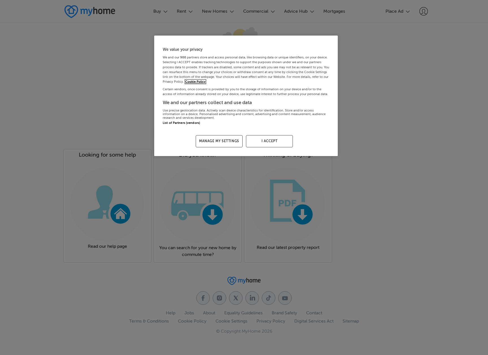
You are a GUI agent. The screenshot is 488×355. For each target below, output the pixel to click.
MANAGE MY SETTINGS (219, 141)
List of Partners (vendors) (181, 123)
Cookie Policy (195, 82)
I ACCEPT (270, 141)
